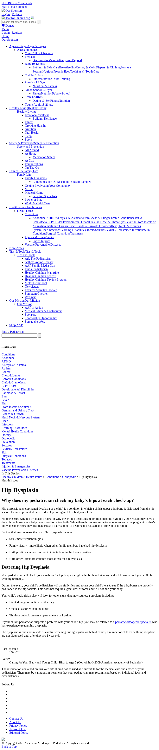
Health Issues (25, 210)
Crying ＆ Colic (86, 67)
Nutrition (48, 71)
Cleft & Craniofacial (14, 382)
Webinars (30, 297)
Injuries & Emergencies (16, 466)
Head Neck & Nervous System (21, 417)
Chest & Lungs (11, 375)
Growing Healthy (35, 125)
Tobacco (7, 459)
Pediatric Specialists (45, 196)
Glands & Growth (13, 414)
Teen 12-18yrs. (34, 97)
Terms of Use (17, 729)
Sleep (66, 71)
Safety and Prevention (30, 146)
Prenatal (30, 56)
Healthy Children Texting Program (46, 279)
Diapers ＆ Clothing (108, 67)
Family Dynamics (36, 178)
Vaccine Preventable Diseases (43, 244)
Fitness (37, 79)
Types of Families (80, 181)
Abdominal (39, 218)
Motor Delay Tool (36, 283)
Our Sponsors (13, 10)
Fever (128, 222)
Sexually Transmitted (14, 449)
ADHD (51, 218)
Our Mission (24, 304)
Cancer (6, 372)
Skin (4, 452)
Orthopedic (8, 438)
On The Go (32, 167)
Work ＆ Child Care (37, 203)
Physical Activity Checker (41, 290)
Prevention (8, 442)
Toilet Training (61, 79)
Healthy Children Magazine (42, 272)
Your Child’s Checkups (39, 53)
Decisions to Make (44, 60)
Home (5, 36)
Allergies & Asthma (14, 365)
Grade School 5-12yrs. (39, 90)
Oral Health (32, 132)
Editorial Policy (18, 732)
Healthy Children (12, 477)
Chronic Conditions (121, 218)
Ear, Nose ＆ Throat (107, 222)
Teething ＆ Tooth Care (84, 71)
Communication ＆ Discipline (51, 181)
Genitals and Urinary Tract (59, 226)
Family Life (24, 174)
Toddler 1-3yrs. (34, 75)
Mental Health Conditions (17, 431)
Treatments (77, 233)
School (66, 93)
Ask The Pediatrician (38, 258)
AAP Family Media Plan (40, 265)
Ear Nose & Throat (13, 393)
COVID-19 (55, 222)
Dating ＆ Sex (41, 100)
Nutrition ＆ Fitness (45, 86)
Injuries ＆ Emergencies (39, 237)
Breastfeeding (67, 67)
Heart (44, 230)
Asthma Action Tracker (39, 262)
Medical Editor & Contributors (43, 311)
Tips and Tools (26, 255)
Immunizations (34, 164)
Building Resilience (45, 118)
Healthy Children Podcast (40, 276)
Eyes (122, 222)
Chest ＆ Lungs (99, 218)
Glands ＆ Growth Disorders (93, 226)
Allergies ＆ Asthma (68, 218)
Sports (29, 139)
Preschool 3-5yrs (35, 82)
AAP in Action (34, 307)
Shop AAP (16, 325)
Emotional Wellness (37, 115)
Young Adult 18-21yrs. (39, 104)
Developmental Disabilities (78, 222)
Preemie (58, 71)
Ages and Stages (27, 49)
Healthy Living (26, 111)
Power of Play (33, 199)
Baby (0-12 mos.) (35, 63)
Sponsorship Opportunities (41, 318)
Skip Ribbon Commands (17, 3)
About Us (15, 722)
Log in (6, 14)
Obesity (90, 230)
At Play (29, 160)
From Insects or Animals (16, 407)
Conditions (31, 214)
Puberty (57, 93)
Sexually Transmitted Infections (124, 230)
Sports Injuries (41, 241)
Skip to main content (14, 6)
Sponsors (30, 314)
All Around (32, 150)
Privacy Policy (18, 725)
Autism (85, 218)
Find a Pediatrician (36, 269)
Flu (134, 222)
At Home (30, 153)
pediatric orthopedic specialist (133, 622)
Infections (54, 230)
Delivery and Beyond (68, 60)
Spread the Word (35, 321)
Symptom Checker (36, 293)
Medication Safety (44, 157)
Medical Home (34, 192)
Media (29, 189)
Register (17, 14)
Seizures (100, 230)
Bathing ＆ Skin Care (46, 67)
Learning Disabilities (73, 230)
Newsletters (32, 286)
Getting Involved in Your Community (48, 185)
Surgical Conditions (58, 233)
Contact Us (16, 718)
